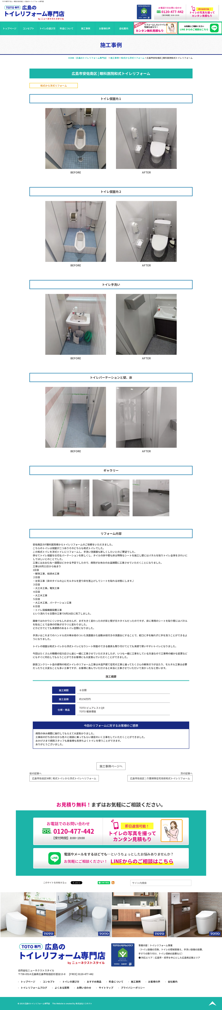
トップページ (9, 28)
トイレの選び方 (47, 28)
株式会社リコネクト (84, 1003)
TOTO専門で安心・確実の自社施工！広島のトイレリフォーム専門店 (23, 1)
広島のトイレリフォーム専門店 (37, 1003)
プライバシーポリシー (133, 987)
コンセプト (28, 28)
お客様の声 (104, 28)
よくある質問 (62, 987)
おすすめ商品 (94, 981)
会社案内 (123, 28)
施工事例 (85, 28)
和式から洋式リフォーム (53, 85)
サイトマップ (106, 987)
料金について (66, 28)
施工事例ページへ (111, 766)
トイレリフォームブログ (34, 987)
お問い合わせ (84, 987)
